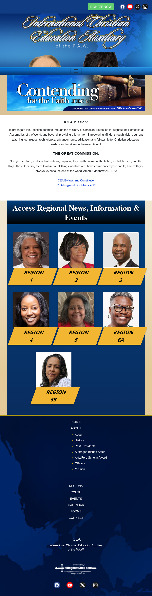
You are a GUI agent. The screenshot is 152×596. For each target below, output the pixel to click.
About (78, 434)
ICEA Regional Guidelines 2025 (76, 185)
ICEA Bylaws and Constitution (76, 180)
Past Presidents (85, 446)
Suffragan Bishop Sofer (90, 451)
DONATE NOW (101, 7)
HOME (76, 421)
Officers (80, 463)
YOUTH (76, 492)
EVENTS (76, 498)
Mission (80, 469)
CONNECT (76, 517)
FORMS (76, 511)
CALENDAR (76, 505)
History (79, 440)
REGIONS (76, 486)
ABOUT (76, 428)
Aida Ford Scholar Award (91, 457)
